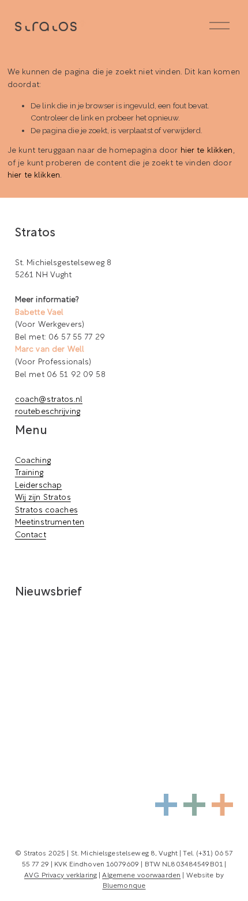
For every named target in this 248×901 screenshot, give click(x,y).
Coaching (33, 461)
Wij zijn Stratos (43, 498)
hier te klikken (207, 150)
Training (29, 473)
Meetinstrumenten (49, 522)
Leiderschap (38, 485)
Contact (30, 535)
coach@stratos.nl (48, 400)
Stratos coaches (46, 510)
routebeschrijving (47, 412)
